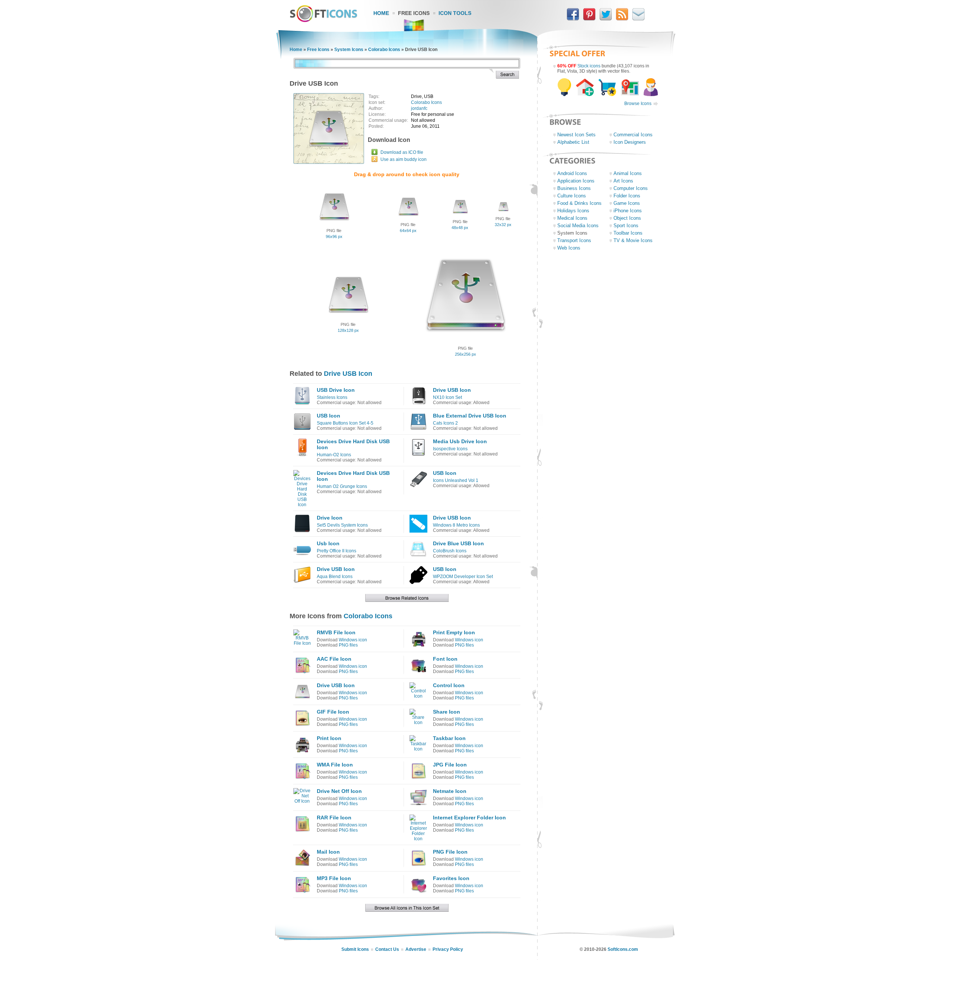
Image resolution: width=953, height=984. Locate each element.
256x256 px (465, 354)
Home (381, 13)
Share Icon (446, 712)
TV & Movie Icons (633, 240)
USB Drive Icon (336, 390)
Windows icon (353, 639)
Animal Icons (627, 173)
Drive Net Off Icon (339, 791)
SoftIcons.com (623, 949)
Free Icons (414, 13)
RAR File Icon (334, 817)
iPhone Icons (627, 210)
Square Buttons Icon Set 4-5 (345, 423)
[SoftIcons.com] (323, 20)
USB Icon (328, 416)
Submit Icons (355, 949)
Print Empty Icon (454, 632)
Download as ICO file (401, 152)
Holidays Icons (573, 210)
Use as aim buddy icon (403, 159)
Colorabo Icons (384, 49)
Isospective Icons (450, 448)
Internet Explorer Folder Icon (469, 817)
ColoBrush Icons (449, 550)
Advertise (415, 949)
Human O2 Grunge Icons (342, 486)
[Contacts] (638, 19)
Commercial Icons (633, 134)
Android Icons (572, 173)
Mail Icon (328, 852)
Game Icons (626, 203)
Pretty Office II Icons (336, 550)
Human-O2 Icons (334, 454)
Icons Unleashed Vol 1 (455, 480)
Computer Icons (630, 188)
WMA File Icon (335, 765)
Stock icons (588, 66)
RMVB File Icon (336, 632)
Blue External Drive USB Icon (469, 416)
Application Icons (576, 181)
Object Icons (627, 218)
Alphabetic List (573, 142)
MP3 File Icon (334, 878)
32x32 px (503, 224)
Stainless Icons (332, 397)
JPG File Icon (450, 765)
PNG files (348, 645)
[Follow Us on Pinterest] (589, 19)
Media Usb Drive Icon (460, 441)
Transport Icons (574, 240)
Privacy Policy (448, 949)
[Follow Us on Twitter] (605, 19)
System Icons (348, 49)
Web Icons (568, 248)
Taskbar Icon (449, 738)
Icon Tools (455, 13)
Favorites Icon (451, 878)
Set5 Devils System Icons (342, 525)
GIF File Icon (333, 712)
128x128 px (348, 330)
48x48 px (460, 227)
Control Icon (449, 685)
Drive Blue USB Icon (458, 543)
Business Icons (574, 188)
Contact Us (387, 949)
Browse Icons (637, 103)
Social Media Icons (578, 225)
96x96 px (334, 236)
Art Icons (623, 181)
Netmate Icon (449, 791)
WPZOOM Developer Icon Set (463, 576)
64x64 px (408, 230)
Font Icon (445, 659)
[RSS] (622, 19)
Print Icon (329, 738)
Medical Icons (572, 218)
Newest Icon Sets (576, 134)
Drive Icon (329, 518)
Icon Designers (629, 142)
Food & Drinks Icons (579, 203)
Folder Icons (626, 196)
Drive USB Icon (348, 373)
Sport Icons (625, 225)
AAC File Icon (334, 659)
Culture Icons (571, 196)
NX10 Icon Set (447, 397)
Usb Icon (328, 543)
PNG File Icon (450, 852)
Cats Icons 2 (445, 423)
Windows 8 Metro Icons (456, 525)
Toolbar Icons (628, 233)
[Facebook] (572, 19)
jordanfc (419, 108)
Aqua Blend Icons (335, 576)
